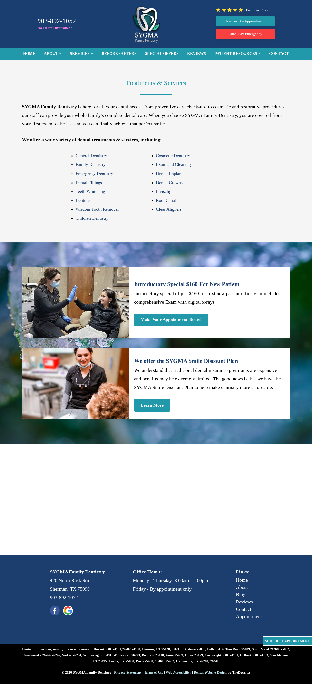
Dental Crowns (169, 182)
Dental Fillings (89, 182)
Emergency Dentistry (94, 173)
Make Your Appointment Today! (171, 319)
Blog (240, 594)
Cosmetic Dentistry (173, 155)
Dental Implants (170, 173)
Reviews (196, 53)
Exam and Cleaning (173, 164)
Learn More (152, 405)
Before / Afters (119, 53)
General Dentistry (91, 155)
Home (29, 53)
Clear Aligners (169, 209)
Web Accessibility (178, 672)
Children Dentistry (92, 218)
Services (80, 53)
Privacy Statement (127, 672)
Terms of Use (153, 672)
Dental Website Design (210, 672)
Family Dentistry (91, 164)
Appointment (249, 616)
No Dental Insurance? (55, 28)
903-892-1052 (57, 21)
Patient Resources (235, 53)
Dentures (83, 200)
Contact (279, 53)
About (51, 53)
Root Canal (166, 200)
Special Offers (162, 53)
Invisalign (165, 191)
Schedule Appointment (287, 641)
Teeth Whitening (90, 191)
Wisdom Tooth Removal (97, 209)
